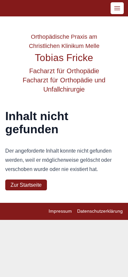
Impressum (60, 211)
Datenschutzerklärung (100, 211)
